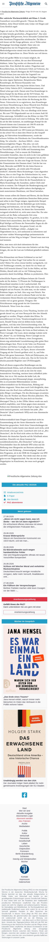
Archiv (24, 824)
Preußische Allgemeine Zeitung (13, 12)
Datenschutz (24, 882)
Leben (24, 843)
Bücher (24, 861)
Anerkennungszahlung (24, 612)
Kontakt (24, 877)
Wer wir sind (24, 811)
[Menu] (3, 3)
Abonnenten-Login (24, 816)
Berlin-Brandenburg (24, 854)
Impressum (24, 879)
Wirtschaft (24, 836)
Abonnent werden (25, 818)
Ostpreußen (24, 849)
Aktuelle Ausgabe (24, 813)
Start (24, 808)
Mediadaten (24, 826)
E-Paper (10, 496)
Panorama (24, 838)
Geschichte (24, 846)
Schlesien (24, 856)
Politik (24, 831)
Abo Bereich (12, 499)
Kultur (24, 833)
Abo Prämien (24, 821)
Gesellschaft (24, 841)
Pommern (24, 851)
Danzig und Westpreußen (24, 859)
